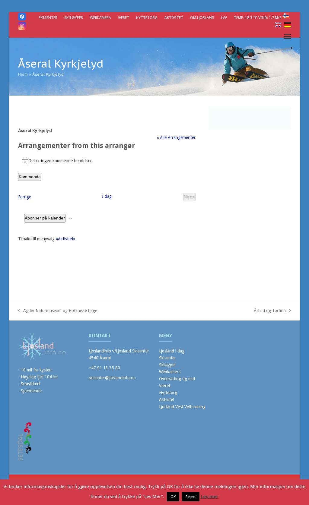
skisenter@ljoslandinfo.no (112, 377)
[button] (287, 36)
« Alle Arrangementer (176, 137)
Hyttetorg (168, 392)
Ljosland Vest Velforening (182, 406)
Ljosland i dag (171, 351)
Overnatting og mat (177, 378)
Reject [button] (191, 496)
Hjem (23, 74)
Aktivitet (166, 399)
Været (164, 385)
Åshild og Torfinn (270, 311)
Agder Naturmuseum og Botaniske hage (57, 311)
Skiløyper (167, 364)
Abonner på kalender (45, 218)
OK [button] (173, 496)
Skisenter (167, 357)
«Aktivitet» (65, 238)
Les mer (209, 496)
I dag (107, 196)
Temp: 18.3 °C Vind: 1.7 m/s (258, 17)
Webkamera (169, 371)
